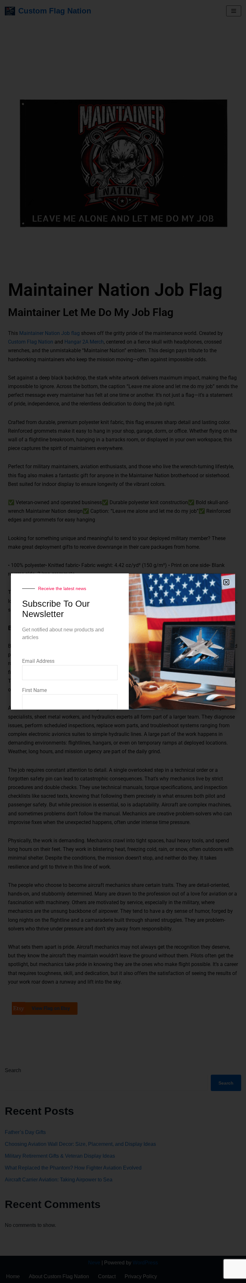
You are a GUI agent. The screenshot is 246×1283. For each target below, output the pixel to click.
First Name (34, 690)
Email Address (38, 661)
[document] (123, 641)
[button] (226, 582)
